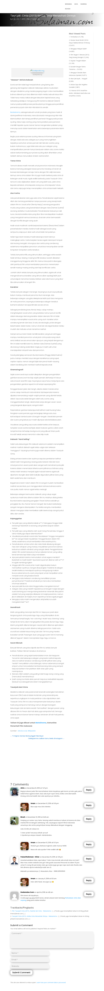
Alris (22, 788)
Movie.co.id (22, 731)
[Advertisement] (37, 47)
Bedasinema (15, 112)
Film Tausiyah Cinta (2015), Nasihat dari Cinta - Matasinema (31, 911)
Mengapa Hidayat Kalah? (78, 49)
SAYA (76, 4)
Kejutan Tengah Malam (78, 61)
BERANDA (68, 4)
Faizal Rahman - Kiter (30, 857)
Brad (23, 817)
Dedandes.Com (27, 892)
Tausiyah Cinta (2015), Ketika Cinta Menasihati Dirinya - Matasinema (34, 916)
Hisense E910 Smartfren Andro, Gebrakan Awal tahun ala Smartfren (79, 93)
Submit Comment (21, 972)
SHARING (83, 4)
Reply (89, 789)
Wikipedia (32, 731)
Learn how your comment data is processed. (51, 982)
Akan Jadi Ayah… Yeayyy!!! (78, 79)
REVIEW (67, 9)
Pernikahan (74, 37)
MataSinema (40, 723)
